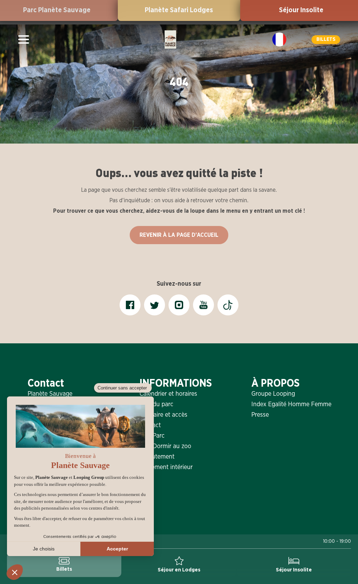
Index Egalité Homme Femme (290, 404)
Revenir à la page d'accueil (179, 235)
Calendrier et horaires (168, 394)
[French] (279, 39)
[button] (326, 39)
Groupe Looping (273, 394)
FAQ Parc (152, 436)
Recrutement (156, 457)
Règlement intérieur (166, 467)
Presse (260, 415)
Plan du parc (156, 404)
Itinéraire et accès (163, 415)
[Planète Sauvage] (170, 39)
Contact (150, 425)
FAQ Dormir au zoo (165, 446)
